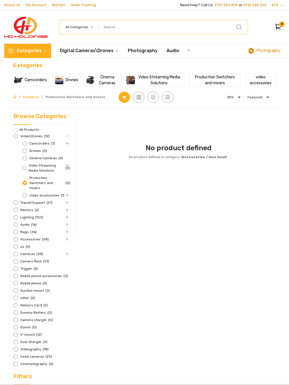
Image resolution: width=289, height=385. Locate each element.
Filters (23, 376)
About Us (12, 5)
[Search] (239, 27)
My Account (36, 5)
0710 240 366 (255, 5)
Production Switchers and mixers (75, 97)
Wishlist (58, 5)
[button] (277, 27)
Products (31, 97)
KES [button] (275, 5)
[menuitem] (142, 50)
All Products (29, 130)
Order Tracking (83, 5)
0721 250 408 (226, 5)
